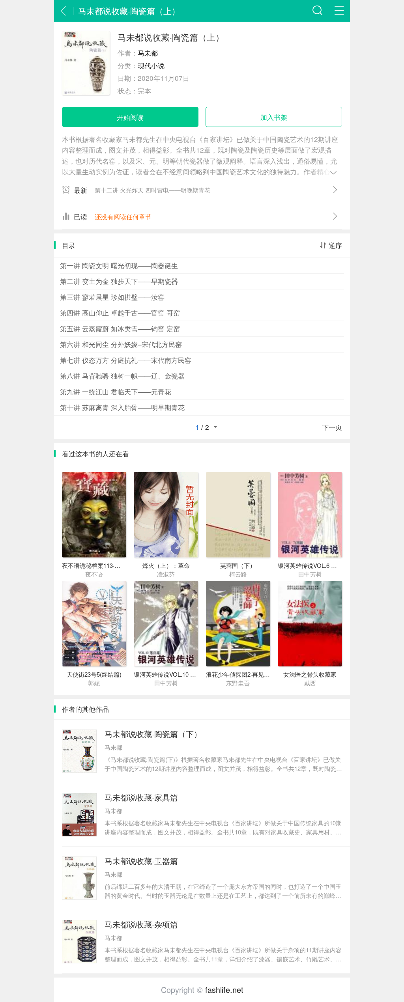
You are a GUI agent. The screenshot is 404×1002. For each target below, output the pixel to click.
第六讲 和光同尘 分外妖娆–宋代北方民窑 (121, 344)
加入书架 (273, 117)
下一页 (332, 427)
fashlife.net (224, 989)
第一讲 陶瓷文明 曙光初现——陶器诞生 (119, 265)
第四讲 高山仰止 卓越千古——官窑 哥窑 (120, 312)
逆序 (335, 245)
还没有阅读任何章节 (123, 216)
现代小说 (151, 65)
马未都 (148, 53)
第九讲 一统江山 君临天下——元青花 (115, 391)
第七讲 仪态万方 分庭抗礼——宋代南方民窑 (125, 360)
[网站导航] (339, 11)
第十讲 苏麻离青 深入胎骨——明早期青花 (122, 407)
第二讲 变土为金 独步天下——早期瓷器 (119, 281)
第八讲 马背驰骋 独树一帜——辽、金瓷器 (122, 376)
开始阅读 (130, 117)
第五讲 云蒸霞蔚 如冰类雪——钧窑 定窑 (120, 328)
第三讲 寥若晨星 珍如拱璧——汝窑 (112, 297)
